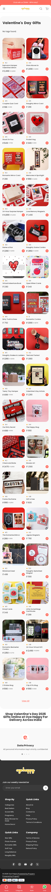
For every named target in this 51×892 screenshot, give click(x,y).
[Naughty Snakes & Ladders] (13, 339)
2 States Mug (7, 685)
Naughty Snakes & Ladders (13, 355)
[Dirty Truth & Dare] (13, 303)
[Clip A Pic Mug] (37, 669)
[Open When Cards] (37, 267)
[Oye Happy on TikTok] (31, 864)
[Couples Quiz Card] (13, 87)
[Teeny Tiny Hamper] (13, 375)
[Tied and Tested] (37, 339)
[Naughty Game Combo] (37, 231)
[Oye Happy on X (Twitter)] (37, 864)
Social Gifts (9, 812)
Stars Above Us (32, 65)
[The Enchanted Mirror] (13, 519)
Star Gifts (8, 838)
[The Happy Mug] (37, 411)
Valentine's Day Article (35, 391)
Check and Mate (9, 463)
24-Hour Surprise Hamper (12, 211)
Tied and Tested (32, 355)
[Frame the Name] (13, 483)
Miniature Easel (8, 571)
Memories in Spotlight (35, 175)
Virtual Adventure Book (11, 283)
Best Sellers (9, 808)
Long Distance (10, 852)
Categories (9, 805)
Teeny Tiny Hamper (10, 391)
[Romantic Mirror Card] (13, 159)
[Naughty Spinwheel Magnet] (37, 554)
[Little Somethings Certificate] (37, 593)
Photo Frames (10, 841)
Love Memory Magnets (35, 211)
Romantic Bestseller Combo (10, 648)
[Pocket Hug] (37, 123)
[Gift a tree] (37, 483)
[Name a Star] (13, 231)
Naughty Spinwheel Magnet (34, 572)
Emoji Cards (7, 609)
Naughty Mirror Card (34, 103)
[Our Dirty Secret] (13, 411)
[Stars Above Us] (37, 49)
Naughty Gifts (10, 855)
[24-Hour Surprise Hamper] (13, 195)
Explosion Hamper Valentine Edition (9, 66)
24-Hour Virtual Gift (34, 647)
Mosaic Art (30, 463)
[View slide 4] (29, 754)
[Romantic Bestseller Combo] (13, 631)
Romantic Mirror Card (11, 175)
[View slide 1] (22, 754)
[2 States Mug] (13, 669)
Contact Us (30, 812)
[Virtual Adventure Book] (13, 267)
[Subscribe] (45, 787)
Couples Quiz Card (10, 103)
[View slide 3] (27, 754)
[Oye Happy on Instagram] (19, 864)
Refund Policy (31, 848)
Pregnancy (9, 815)
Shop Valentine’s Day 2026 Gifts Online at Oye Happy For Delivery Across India (25, 717)
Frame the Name (9, 499)
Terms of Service (32, 838)
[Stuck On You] (13, 123)
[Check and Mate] (13, 447)
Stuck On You (7, 139)
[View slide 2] (24, 754)
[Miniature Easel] (13, 554)
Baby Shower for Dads (11, 820)
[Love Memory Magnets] (37, 195)
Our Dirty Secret (8, 427)
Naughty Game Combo (36, 247)
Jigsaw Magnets (33, 535)
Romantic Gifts (10, 845)
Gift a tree (30, 499)
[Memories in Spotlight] (37, 159)
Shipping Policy (32, 845)
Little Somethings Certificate (33, 610)
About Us (29, 805)
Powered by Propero (26, 874)
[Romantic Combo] (37, 303)
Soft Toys (8, 848)
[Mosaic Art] (37, 447)
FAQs (28, 815)
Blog (28, 808)
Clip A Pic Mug (32, 685)
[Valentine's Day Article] (37, 375)
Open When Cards (33, 283)
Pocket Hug (31, 139)
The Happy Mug (32, 427)
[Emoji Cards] (13, 593)
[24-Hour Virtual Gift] (37, 631)
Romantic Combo (33, 319)
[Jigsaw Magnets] (37, 519)
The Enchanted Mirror (11, 535)
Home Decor (10, 824)
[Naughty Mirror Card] (37, 87)
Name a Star (7, 247)
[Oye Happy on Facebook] (13, 864)
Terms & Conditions (34, 822)
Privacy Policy (31, 819)
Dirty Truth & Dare (9, 319)
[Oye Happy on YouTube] (25, 864)
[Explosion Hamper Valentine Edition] (13, 49)
